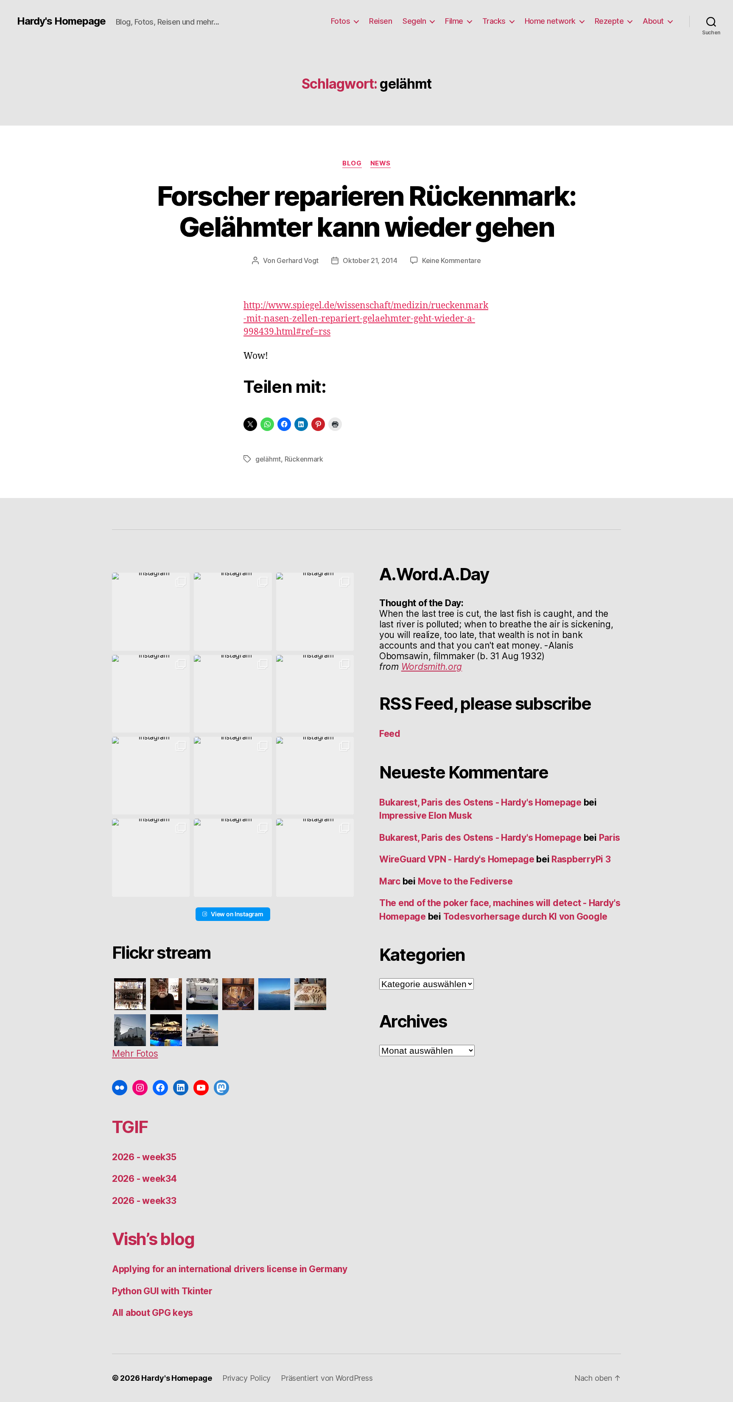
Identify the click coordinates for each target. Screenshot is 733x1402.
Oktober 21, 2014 (370, 260)
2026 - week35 (144, 1157)
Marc (389, 881)
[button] (151, 611)
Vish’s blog (153, 1238)
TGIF (130, 1127)
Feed (389, 733)
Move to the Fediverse (465, 881)
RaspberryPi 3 (581, 859)
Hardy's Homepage (61, 21)
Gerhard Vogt (298, 260)
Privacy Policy (246, 1378)
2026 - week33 (144, 1200)
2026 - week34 (144, 1178)
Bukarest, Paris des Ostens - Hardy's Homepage (480, 802)
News (380, 163)
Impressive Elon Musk (426, 815)
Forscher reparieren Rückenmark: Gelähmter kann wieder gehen (366, 211)
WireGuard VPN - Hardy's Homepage (456, 859)
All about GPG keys (152, 1312)
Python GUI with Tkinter (162, 1291)
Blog (351, 163)
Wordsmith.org (431, 666)
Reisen (380, 21)
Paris (610, 837)
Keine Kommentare (451, 260)
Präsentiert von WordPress (326, 1378)
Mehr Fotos (135, 1053)
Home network (550, 21)
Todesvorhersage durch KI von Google (525, 916)
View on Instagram (237, 914)
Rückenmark (304, 459)
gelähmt (268, 459)
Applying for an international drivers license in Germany (229, 1269)
